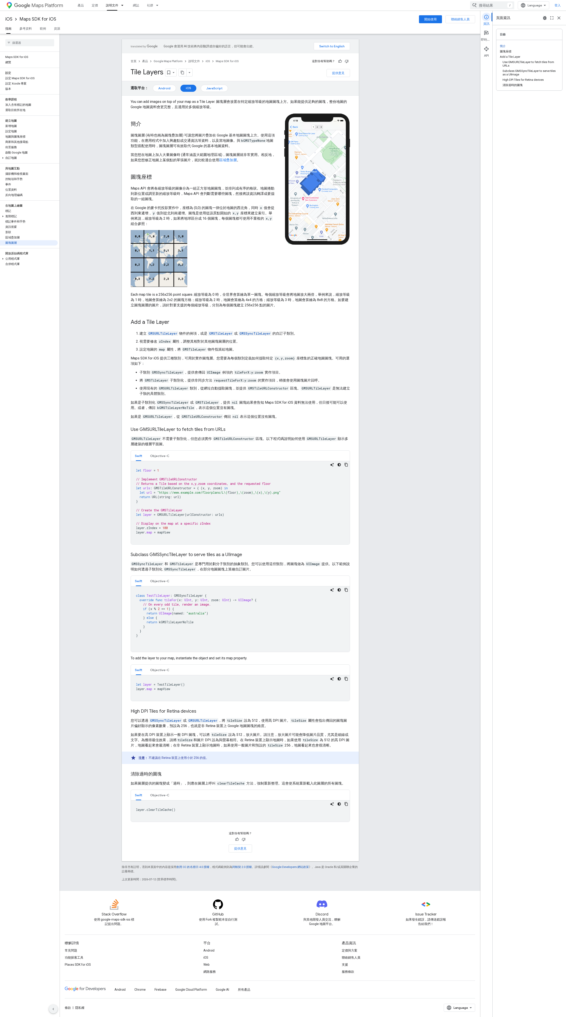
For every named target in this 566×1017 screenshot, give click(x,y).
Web (206, 964)
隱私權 (79, 1007)
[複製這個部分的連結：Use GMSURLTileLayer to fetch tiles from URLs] (230, 429)
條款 (68, 1007)
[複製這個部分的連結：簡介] (145, 124)
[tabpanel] (240, 502)
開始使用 (430, 19)
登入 (558, 5)
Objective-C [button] (159, 456)
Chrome (140, 989)
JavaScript (214, 88)
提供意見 (338, 73)
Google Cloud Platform (191, 989)
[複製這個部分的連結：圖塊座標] (156, 177)
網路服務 (209, 971)
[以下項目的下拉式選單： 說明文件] (123, 5)
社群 (150, 5)
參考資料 (25, 29)
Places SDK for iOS (78, 964)
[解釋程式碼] (332, 464)
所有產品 (244, 989)
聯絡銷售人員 (460, 19)
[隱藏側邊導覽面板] (53, 1009)
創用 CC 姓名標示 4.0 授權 (192, 867)
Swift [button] (138, 456)
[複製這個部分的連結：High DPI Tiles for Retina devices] (200, 711)
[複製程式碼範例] (346, 464)
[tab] (138, 456)
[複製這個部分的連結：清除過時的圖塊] (166, 774)
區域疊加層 (228, 160)
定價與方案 (349, 950)
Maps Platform (47, 5)
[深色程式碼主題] (339, 464)
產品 (81, 5)
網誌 (136, 5)
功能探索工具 (74, 957)
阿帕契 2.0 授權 (242, 867)
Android (164, 88)
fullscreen (552, 18)
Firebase (160, 989)
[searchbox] (29, 42)
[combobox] (492, 5)
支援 (345, 964)
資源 (57, 29)
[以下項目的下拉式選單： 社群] (158, 5)
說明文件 (112, 5)
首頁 (133, 61)
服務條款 (348, 971)
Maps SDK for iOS (37, 19)
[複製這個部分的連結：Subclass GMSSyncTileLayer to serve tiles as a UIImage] (246, 555)
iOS (8, 19)
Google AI (222, 989)
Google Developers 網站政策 (290, 867)
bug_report (544, 18)
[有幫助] (340, 61)
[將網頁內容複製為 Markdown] (183, 72)
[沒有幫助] (346, 61)
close (559, 18)
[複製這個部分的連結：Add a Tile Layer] (173, 322)
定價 (95, 5)
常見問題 (71, 950)
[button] (29, 158)
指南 (8, 29)
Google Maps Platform (168, 61)
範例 (43, 29)
